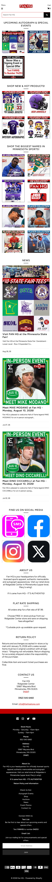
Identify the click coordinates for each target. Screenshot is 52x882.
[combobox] (26, 15)
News (26, 802)
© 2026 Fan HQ (17, 878)
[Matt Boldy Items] (39, 165)
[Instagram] (13, 551)
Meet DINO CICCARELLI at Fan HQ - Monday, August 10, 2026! (25, 482)
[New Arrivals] (39, 102)
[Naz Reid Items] (39, 241)
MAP (26, 691)
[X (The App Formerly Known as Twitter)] (39, 551)
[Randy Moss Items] (13, 165)
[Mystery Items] (13, 127)
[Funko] (39, 127)
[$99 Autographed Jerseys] (13, 102)
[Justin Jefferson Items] (13, 216)
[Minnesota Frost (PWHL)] (13, 191)
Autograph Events (26, 793)
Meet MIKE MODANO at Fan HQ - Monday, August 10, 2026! (23, 409)
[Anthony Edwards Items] (39, 216)
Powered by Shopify (34, 878)
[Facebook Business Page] (39, 526)
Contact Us (26, 808)
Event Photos (25, 805)
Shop (26, 796)
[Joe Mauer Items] (39, 191)
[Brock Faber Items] (13, 241)
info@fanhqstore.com (29, 704)
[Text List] (13, 526)
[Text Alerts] (13, 67)
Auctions (26, 799)
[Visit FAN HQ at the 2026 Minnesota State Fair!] (13, 42)
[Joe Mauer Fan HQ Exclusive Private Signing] (39, 42)
